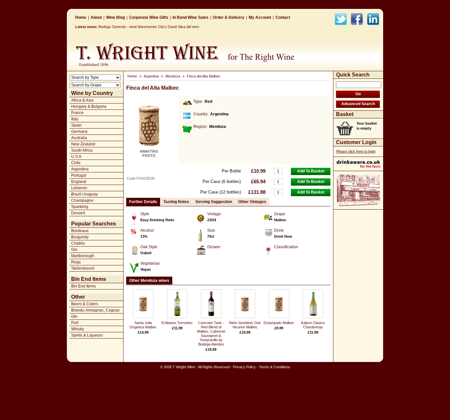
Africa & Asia (82, 100)
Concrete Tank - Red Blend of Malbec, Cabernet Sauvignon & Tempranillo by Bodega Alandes (211, 333)
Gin (74, 249)
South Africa (82, 150)
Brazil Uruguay (84, 194)
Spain (76, 125)
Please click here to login (356, 151)
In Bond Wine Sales (191, 17)
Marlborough (82, 256)
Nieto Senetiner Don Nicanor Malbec (245, 325)
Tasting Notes (176, 201)
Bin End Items (83, 286)
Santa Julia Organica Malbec (143, 325)
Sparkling (79, 206)
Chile (76, 163)
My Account (260, 17)
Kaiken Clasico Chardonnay (313, 325)
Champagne (82, 200)
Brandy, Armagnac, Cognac (95, 310)
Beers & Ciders (84, 304)
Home (80, 17)
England (78, 181)
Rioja (76, 262)
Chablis (78, 243)
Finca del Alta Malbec (203, 76)
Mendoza (172, 76)
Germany (79, 131)
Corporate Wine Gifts (148, 17)
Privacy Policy (244, 367)
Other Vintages (252, 201)
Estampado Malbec (279, 323)
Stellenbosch (83, 268)
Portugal (78, 175)
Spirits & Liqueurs (87, 335)
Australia (79, 137)
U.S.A (76, 156)
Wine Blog (115, 17)
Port (74, 322)
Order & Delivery (228, 17)
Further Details (143, 201)
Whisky (77, 329)
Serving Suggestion (213, 201)
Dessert (78, 213)
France (77, 112)
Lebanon (79, 188)
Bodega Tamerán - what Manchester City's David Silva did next (148, 27)
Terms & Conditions (274, 367)
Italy (74, 119)
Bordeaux (80, 230)
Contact (282, 17)
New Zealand (83, 144)
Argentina (80, 169)
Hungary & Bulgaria (88, 106)
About (96, 17)
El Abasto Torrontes (177, 323)
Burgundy (80, 237)
